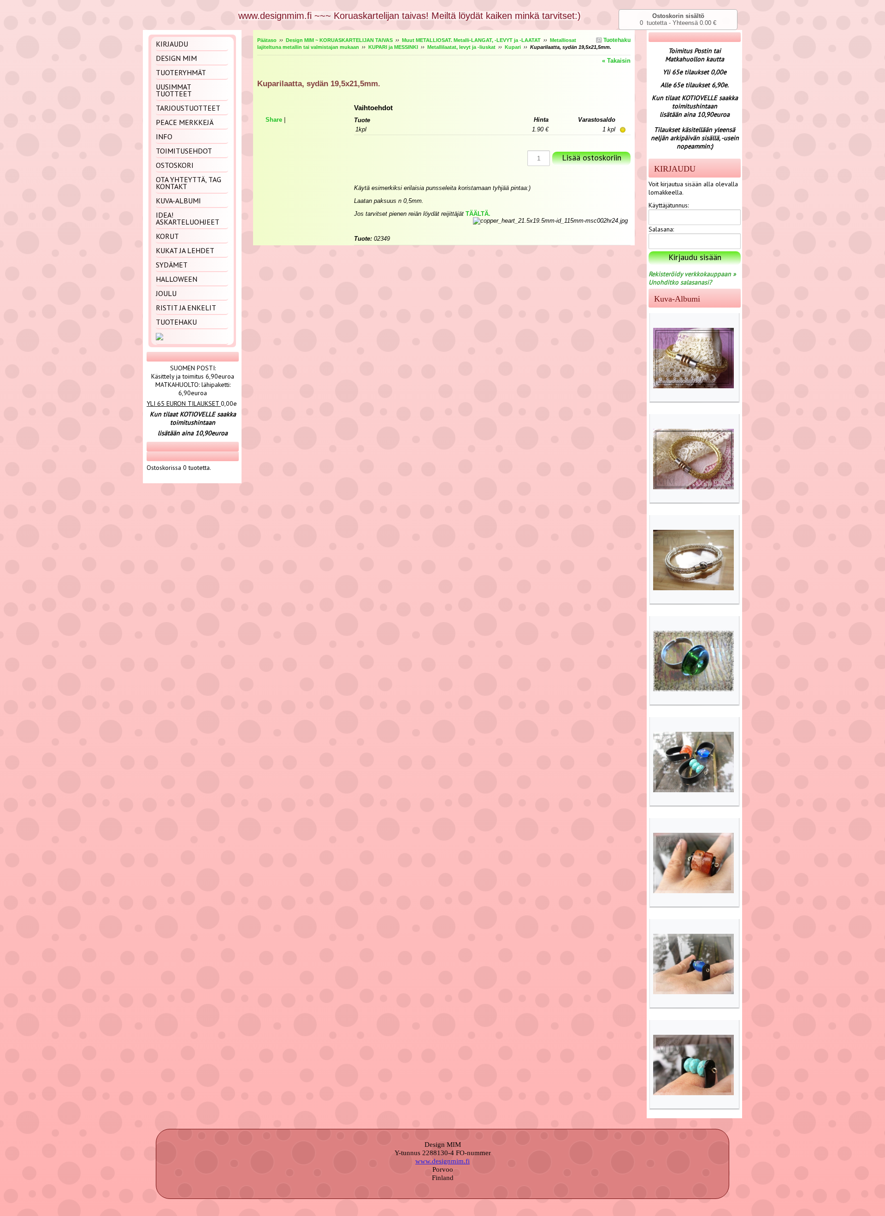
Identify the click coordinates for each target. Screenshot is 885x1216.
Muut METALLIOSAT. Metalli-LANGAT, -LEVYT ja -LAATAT (471, 40)
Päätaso (267, 40)
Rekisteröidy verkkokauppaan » (692, 274)
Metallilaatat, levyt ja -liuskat (461, 47)
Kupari (513, 47)
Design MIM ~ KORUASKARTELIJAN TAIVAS (339, 40)
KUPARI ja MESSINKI (393, 47)
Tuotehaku (616, 40)
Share (274, 119)
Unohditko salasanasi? (680, 282)
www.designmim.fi (442, 1161)
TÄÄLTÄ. (478, 213)
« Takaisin (616, 60)
